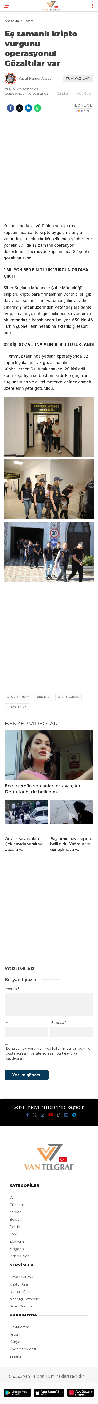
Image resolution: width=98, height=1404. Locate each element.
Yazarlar (16, 1356)
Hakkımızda (19, 1327)
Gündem (63, 93)
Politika (16, 1227)
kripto (45, 697)
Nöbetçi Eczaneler (25, 1299)
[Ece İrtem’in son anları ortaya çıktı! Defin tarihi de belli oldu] (49, 754)
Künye (15, 1342)
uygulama (18, 707)
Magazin (17, 1249)
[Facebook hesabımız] (27, 1115)
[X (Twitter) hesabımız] (35, 1115)
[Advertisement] (49, 169)
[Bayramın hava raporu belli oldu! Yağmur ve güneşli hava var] (71, 816)
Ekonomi (17, 1241)
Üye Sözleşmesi (23, 1349)
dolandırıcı (19, 697)
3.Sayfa (15, 1212)
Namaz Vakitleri (22, 1292)
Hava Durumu (21, 1277)
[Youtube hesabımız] (50, 1115)
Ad (9, 1023)
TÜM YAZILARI (78, 78)
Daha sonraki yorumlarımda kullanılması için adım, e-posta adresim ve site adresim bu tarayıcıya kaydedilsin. (49, 1053)
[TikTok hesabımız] (59, 1115)
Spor (13, 1234)
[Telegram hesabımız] (74, 1115)
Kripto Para (19, 1284)
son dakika (69, 697)
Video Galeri (83, 93)
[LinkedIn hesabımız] (66, 1115)
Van (13, 1197)
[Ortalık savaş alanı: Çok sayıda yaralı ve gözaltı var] (26, 816)
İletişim (15, 1334)
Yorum (12, 989)
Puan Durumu (21, 1306)
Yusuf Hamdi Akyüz (35, 78)
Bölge (15, 1219)
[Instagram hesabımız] (42, 1115)
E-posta (58, 1023)
